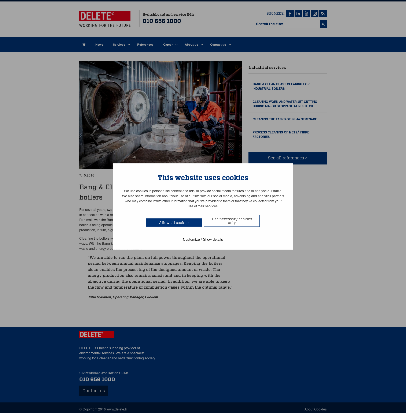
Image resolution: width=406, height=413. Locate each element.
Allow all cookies (174, 222)
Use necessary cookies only (232, 220)
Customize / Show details (203, 239)
